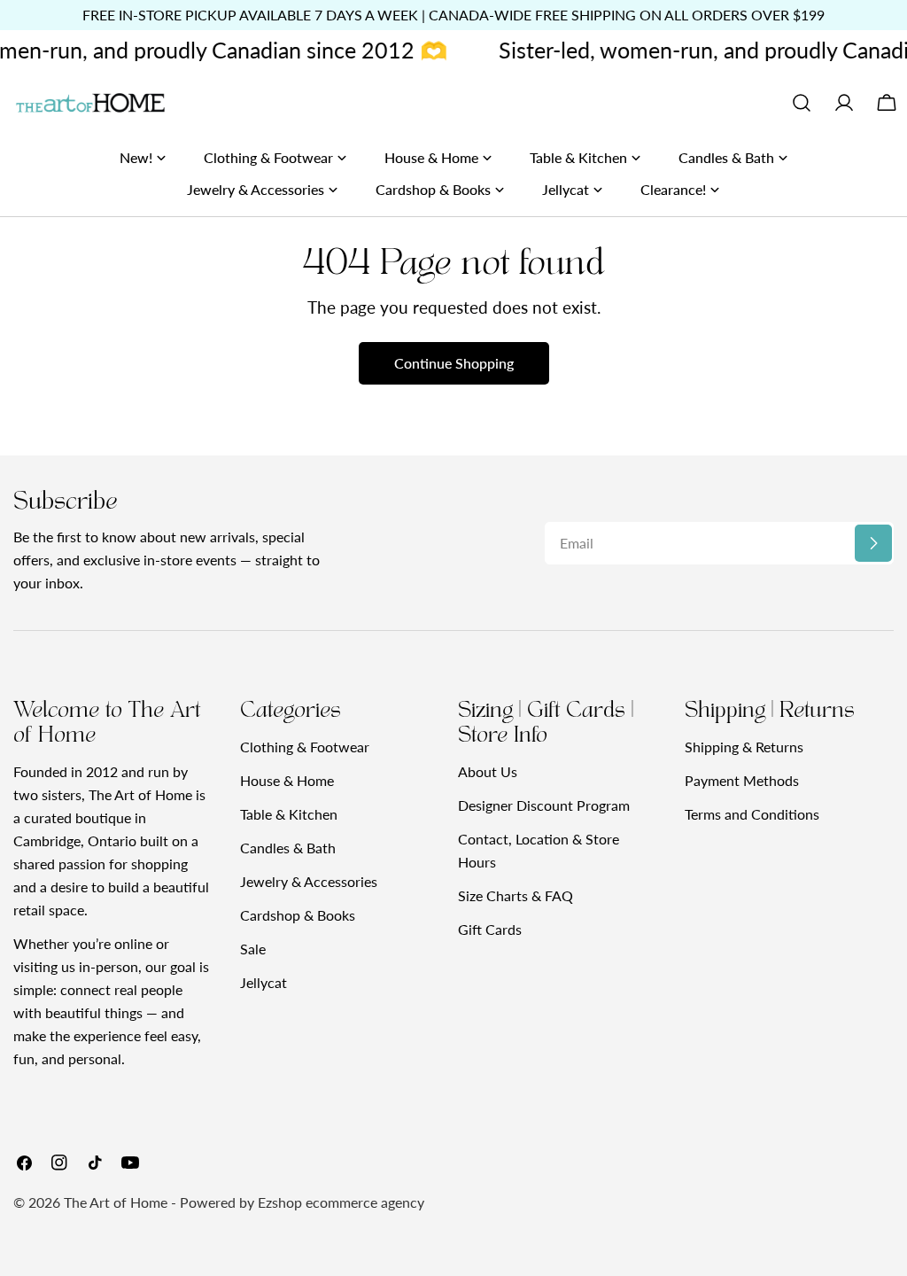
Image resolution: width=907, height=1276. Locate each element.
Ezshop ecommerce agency (341, 1202)
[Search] (801, 103)
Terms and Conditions (752, 813)
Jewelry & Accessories (308, 881)
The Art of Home (115, 1202)
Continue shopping (454, 362)
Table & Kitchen (288, 813)
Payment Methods (742, 780)
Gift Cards (490, 929)
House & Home (287, 780)
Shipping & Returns (744, 746)
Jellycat (263, 982)
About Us (487, 771)
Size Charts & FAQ (515, 895)
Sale (253, 948)
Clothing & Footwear (304, 746)
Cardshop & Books (297, 914)
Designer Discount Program (544, 805)
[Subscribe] (873, 543)
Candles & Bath (288, 847)
